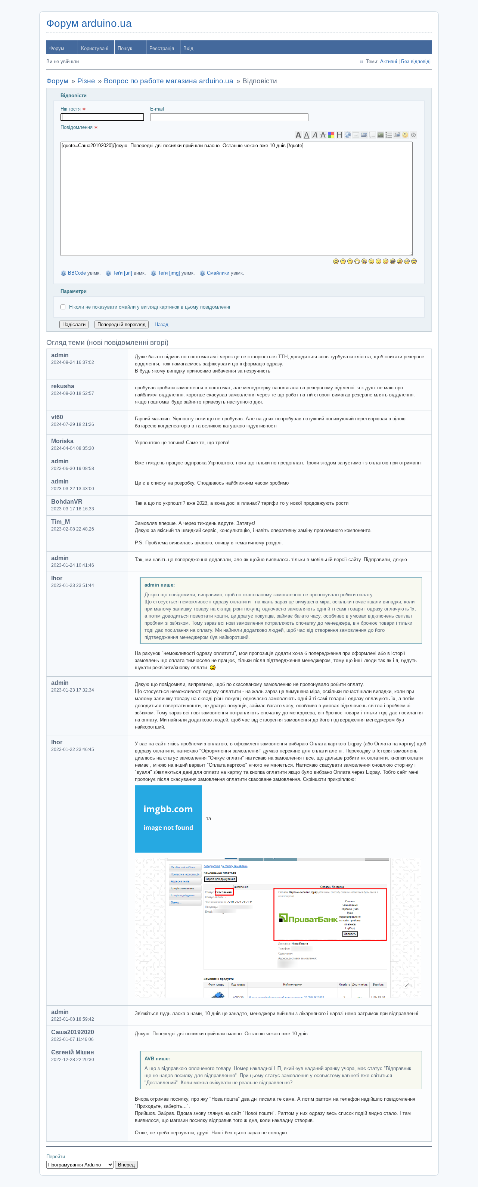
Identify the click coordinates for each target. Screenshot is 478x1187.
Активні (388, 61)
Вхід (188, 48)
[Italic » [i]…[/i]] (315, 135)
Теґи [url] (122, 273)
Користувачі (94, 48)
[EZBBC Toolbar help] (413, 135)
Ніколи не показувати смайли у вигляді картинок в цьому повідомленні (149, 307)
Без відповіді (416, 61)
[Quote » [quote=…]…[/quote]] (372, 135)
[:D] (357, 261)
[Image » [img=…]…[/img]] (364, 135)
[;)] (371, 261)
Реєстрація (161, 48)
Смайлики (218, 273)
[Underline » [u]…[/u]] (306, 135)
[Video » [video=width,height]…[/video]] (397, 135)
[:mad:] (400, 261)
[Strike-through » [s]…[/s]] (323, 135)
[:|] (343, 261)
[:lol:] (392, 261)
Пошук (125, 48)
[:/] (378, 261)
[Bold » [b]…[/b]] (298, 135)
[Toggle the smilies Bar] (405, 135)
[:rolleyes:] (407, 261)
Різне (86, 81)
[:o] (364, 261)
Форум (56, 48)
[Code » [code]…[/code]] (380, 135)
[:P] (385, 261)
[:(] (350, 261)
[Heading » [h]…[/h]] (339, 135)
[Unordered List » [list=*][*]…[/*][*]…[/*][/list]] (388, 135)
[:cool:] (414, 261)
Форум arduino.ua (89, 23)
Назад (161, 324)
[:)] (336, 261)
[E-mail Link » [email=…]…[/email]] (356, 135)
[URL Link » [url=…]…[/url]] (347, 135)
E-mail (157, 109)
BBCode (77, 273)
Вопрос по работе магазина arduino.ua (168, 81)
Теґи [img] (169, 273)
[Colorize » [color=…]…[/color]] (331, 135)
